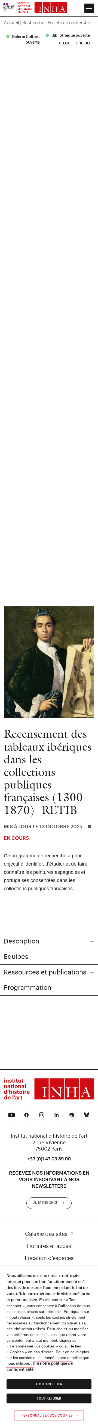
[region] (49, 22)
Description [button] (21, 941)
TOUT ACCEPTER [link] (49, 1384)
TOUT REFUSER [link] (49, 1398)
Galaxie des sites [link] (46, 1234)
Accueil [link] (11, 23)
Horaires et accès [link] (49, 1246)
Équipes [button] (16, 956)
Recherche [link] (33, 23)
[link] (9, 8)
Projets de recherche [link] (69, 23)
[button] (89, 8)
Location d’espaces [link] (49, 1258)
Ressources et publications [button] (45, 972)
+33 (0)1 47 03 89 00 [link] (49, 1159)
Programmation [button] (27, 987)
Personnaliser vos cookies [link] (47, 1415)
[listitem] (24, 40)
